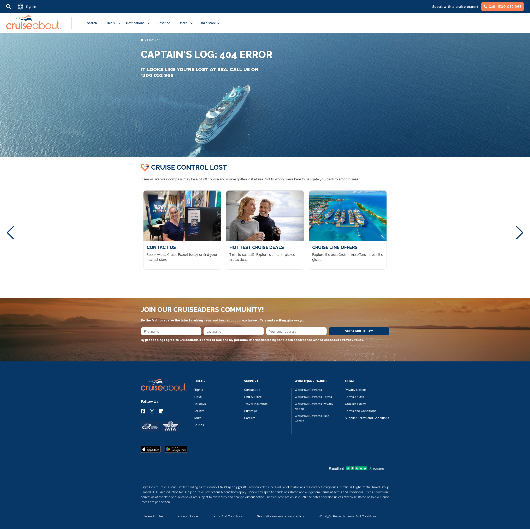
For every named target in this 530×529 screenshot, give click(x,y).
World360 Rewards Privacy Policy (280, 516)
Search (92, 23)
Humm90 (250, 411)
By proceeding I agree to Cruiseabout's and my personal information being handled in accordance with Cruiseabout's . (252, 340)
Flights (198, 389)
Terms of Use (212, 340)
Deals (111, 23)
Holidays (200, 404)
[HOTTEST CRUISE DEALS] (265, 230)
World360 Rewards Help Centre (312, 418)
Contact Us (252, 389)
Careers (249, 418)
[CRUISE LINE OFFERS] (348, 230)
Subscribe (163, 23)
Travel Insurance (256, 404)
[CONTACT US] (182, 230)
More (183, 23)
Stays (198, 397)
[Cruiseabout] (33, 28)
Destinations (135, 23)
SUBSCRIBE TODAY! (359, 331)
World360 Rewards (308, 389)
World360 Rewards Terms (313, 397)
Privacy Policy (352, 340)
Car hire (199, 411)
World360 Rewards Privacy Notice (314, 406)
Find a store (207, 23)
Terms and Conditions (360, 411)
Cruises (199, 425)
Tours (197, 418)
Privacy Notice (355, 389)
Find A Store (253, 397)
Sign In (31, 6)
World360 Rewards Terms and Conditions (347, 516)
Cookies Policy (355, 404)
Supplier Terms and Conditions (367, 418)
